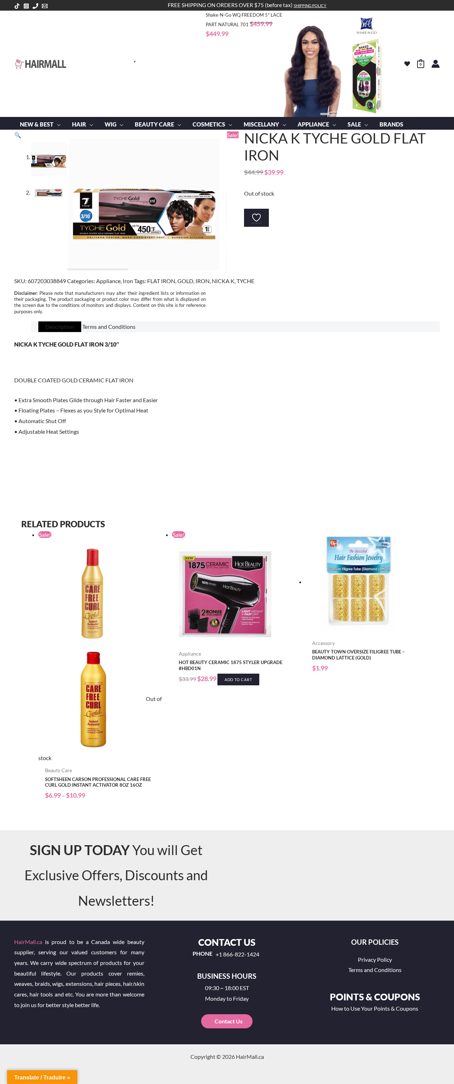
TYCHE (245, 280)
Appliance (108, 280)
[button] (57, 124)
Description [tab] (59, 326)
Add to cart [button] (238, 679)
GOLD (185, 280)
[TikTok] (17, 6)
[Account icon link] (435, 64)
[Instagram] (26, 6)
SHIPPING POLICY (310, 5)
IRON (202, 280)
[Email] (45, 6)
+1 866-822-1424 (237, 954)
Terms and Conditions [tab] (108, 326)
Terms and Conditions (375, 969)
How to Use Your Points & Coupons (374, 1008)
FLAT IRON (161, 280)
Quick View (102, 757)
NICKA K (223, 280)
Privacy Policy (375, 959)
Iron (128, 280)
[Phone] (35, 6)
